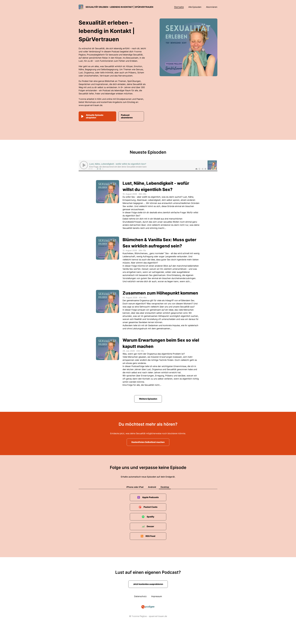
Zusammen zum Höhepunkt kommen (160, 293)
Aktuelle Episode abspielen (94, 116)
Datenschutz (140, 596)
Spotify (150, 516)
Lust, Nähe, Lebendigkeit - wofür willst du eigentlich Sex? (117, 164)
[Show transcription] (205, 169)
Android (152, 487)
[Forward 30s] (100, 169)
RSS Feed (150, 536)
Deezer (150, 526)
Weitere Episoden (148, 399)
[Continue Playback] (84, 165)
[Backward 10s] (98, 169)
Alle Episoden (194, 7)
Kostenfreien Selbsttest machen (148, 442)
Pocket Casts (150, 507)
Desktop (165, 487)
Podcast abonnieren (127, 116)
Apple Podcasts (150, 497)
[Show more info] (199, 169)
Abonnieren (211, 7)
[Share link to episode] (202, 169)
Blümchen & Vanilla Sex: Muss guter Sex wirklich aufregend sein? (159, 242)
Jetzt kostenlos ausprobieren (148, 584)
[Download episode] (196, 169)
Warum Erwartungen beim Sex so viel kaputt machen (161, 343)
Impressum (156, 596)
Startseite (179, 7)
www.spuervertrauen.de (90, 105)
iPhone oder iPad (134, 487)
